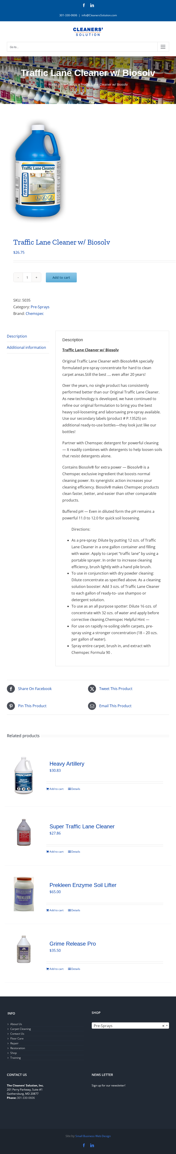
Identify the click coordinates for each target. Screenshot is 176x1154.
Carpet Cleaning (20, 1029)
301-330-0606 (26, 1098)
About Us (16, 1024)
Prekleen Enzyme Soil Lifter (83, 885)
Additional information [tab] (26, 347)
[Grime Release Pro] (24, 949)
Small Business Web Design (93, 1136)
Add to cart (61, 277)
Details (75, 789)
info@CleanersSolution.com (99, 15)
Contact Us (17, 1034)
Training (15, 1058)
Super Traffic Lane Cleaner (82, 826)
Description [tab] (17, 336)
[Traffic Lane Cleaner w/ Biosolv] (88, 172)
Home (52, 84)
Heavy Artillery (67, 764)
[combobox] (130, 1025)
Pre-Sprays (69, 84)
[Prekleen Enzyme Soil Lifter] (24, 894)
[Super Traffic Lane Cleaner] (24, 833)
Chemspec (35, 313)
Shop (13, 1053)
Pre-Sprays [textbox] (129, 1025)
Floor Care (17, 1038)
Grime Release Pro (73, 944)
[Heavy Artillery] (24, 775)
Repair (14, 1043)
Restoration (17, 1048)
